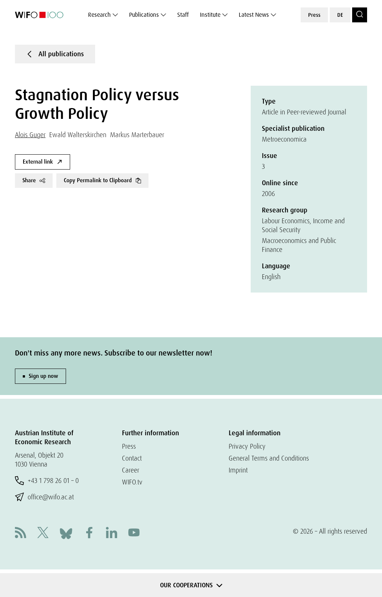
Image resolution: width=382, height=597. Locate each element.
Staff (183, 15)
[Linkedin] (111, 533)
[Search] (359, 14)
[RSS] (20, 533)
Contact (132, 458)
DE (340, 15)
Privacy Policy (247, 446)
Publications (144, 15)
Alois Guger (30, 134)
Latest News (254, 15)
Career (130, 470)
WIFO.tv (132, 482)
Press (314, 15)
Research (99, 15)
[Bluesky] (66, 532)
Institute (210, 15)
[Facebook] (89, 533)
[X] (42, 533)
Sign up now (43, 376)
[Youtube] (134, 533)
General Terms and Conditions (269, 458)
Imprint (238, 470)
